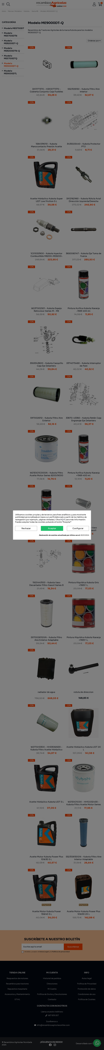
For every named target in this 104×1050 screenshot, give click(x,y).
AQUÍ (62, 519)
